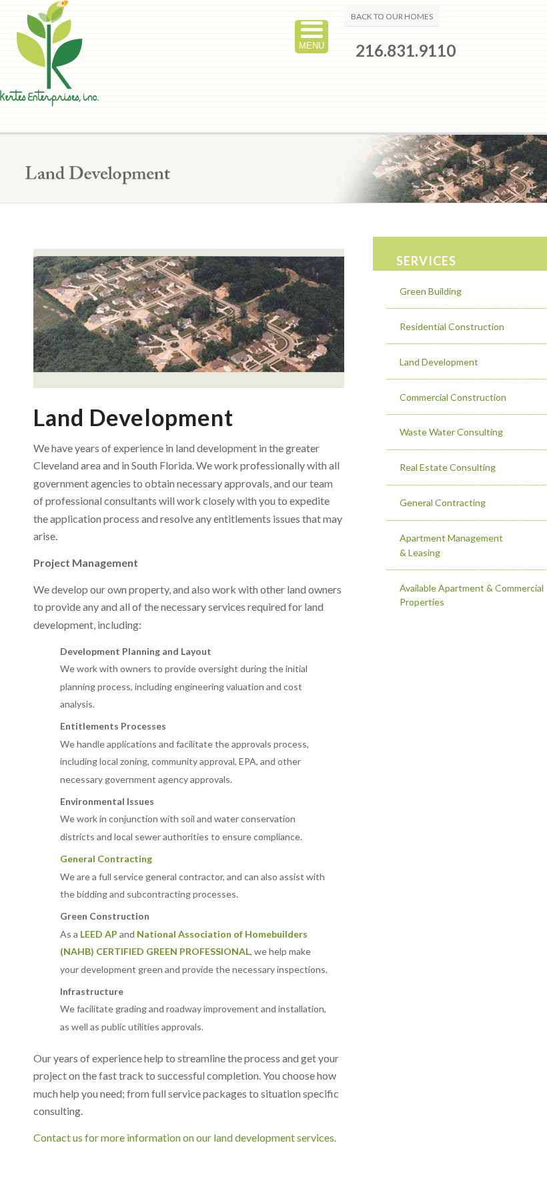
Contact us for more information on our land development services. (184, 1137)
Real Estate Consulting (448, 467)
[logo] (49, 67)
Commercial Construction (453, 397)
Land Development (439, 361)
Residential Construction (452, 326)
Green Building (431, 291)
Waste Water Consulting (451, 431)
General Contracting (443, 502)
